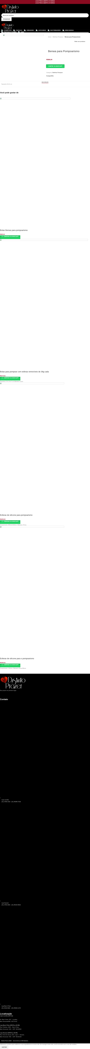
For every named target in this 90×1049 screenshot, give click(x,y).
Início (49, 37)
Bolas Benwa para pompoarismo (14, 230)
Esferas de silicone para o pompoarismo (17, 658)
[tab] (45, 82)
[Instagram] (2, 693)
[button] (55, 66)
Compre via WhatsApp (55, 66)
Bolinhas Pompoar (58, 37)
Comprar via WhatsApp (11, 236)
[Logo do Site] (10, 8)
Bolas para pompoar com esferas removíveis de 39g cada (24, 372)
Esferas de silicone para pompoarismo (16, 515)
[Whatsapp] (7, 693)
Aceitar (4, 1047)
